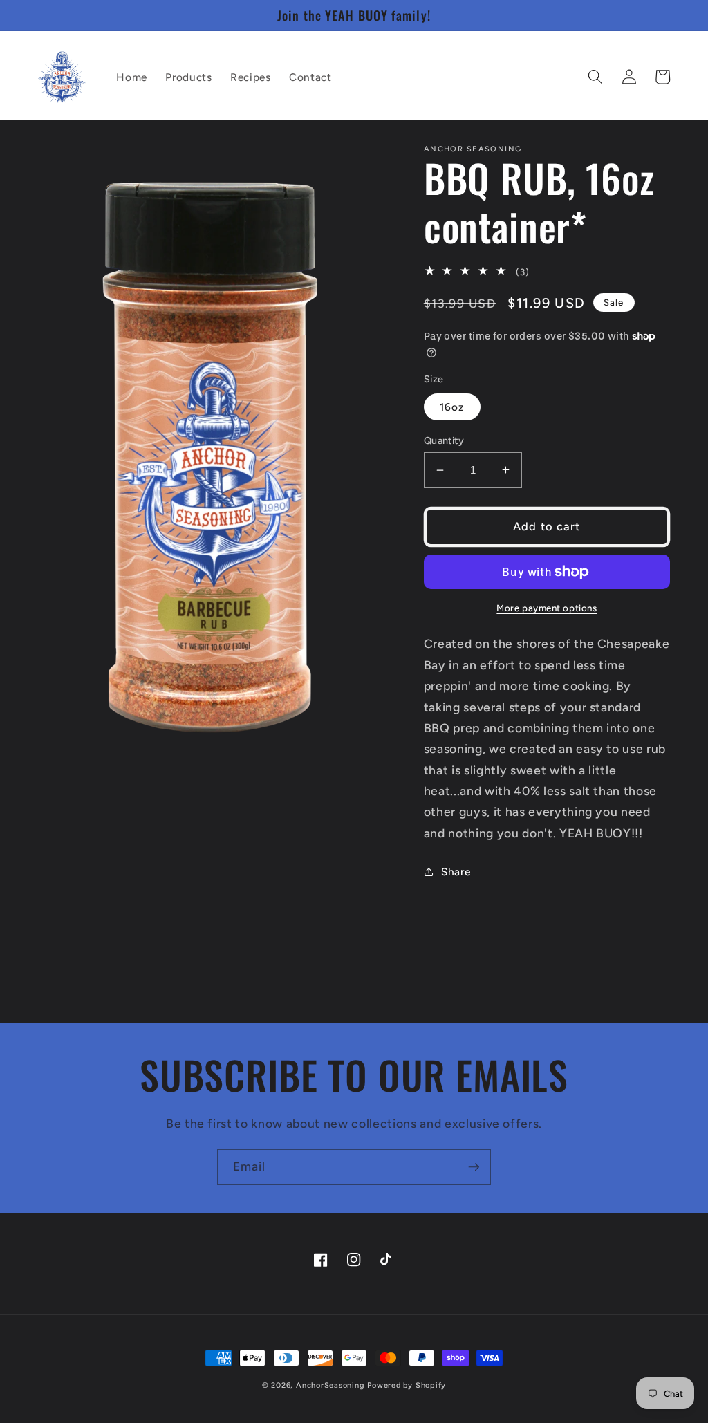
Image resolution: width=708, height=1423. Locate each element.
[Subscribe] (473, 1167)
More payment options (546, 607)
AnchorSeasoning (330, 1385)
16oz (452, 406)
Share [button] (455, 871)
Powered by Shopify (406, 1385)
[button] (595, 76)
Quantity (444, 440)
